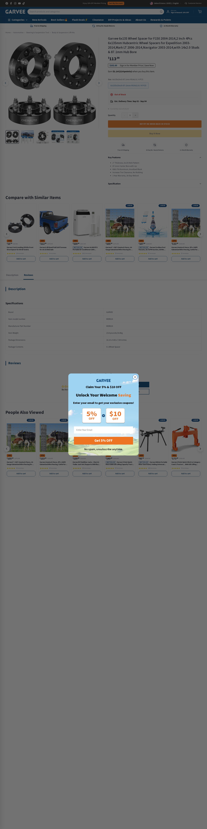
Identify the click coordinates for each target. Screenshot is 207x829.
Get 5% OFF (103, 440)
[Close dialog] (135, 377)
